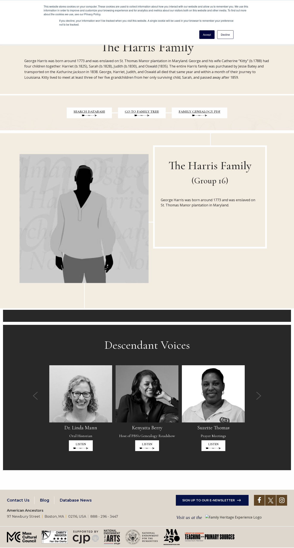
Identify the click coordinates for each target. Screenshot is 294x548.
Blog (44, 500)
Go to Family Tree (142, 111)
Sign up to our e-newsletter (208, 500)
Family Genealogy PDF (199, 111)
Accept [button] (207, 34)
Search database (89, 111)
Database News (76, 500)
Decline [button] (225, 34)
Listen (81, 444)
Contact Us (18, 500)
